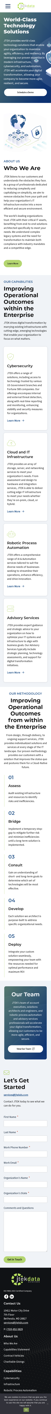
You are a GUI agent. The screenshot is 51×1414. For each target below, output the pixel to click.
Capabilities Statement (17, 1350)
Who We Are (10, 1343)
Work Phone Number (17, 1147)
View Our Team (24, 1048)
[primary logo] (26, 6)
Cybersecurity (12, 1378)
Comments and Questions (19, 1208)
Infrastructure (12, 1384)
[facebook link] (6, 1297)
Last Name (11, 1132)
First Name (11, 1117)
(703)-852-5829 (14, 1329)
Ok (26, 1410)
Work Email (11, 1163)
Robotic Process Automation (20, 1390)
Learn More (12, 263)
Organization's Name (17, 1178)
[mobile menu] (8, 6)
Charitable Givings (14, 1362)
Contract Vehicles (14, 1356)
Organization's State (16, 1193)
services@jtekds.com (16, 1095)
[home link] (25, 1279)
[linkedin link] (12, 1297)
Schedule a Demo (25, 92)
